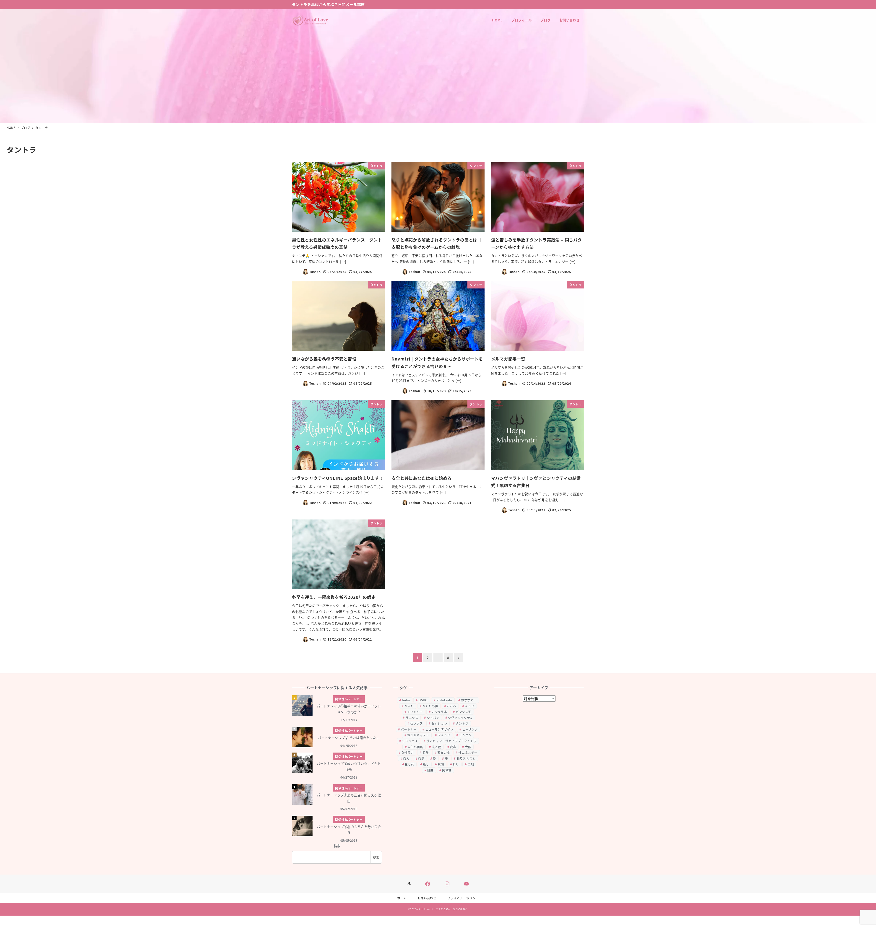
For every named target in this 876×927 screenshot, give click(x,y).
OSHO (423, 700)
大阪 (468, 747)
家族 (425, 752)
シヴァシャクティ (460, 717)
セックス (416, 723)
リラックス (410, 741)
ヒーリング (470, 729)
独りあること (466, 758)
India (406, 700)
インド (469, 706)
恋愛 (421, 758)
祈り (456, 764)
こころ (451, 706)
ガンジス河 (464, 711)
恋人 (406, 758)
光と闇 (436, 747)
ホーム (402, 898)
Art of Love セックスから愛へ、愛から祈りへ (442, 909)
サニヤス (412, 717)
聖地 (471, 764)
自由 (430, 770)
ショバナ (433, 717)
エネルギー (415, 711)
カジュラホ (439, 711)
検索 (337, 846)
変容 (453, 747)
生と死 (409, 764)
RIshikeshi (444, 700)
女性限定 (407, 752)
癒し (426, 764)
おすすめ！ (469, 700)
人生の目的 (415, 747)
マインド (444, 735)
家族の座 (443, 752)
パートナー (409, 729)
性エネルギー (468, 752)
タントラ (462, 723)
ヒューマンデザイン (439, 729)
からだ (409, 706)
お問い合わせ (426, 898)
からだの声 (430, 706)
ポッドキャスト (418, 735)
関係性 (446, 770)
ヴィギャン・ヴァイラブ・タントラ (451, 741)
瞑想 (441, 764)
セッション (439, 723)
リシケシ (465, 735)
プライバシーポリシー (463, 898)
